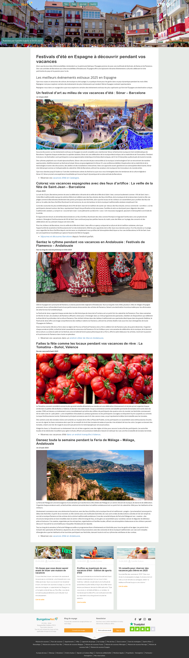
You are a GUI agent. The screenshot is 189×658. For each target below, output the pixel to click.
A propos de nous (41, 653)
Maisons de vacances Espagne (100, 647)
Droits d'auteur (70, 653)
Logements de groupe (88, 641)
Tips (66, 4)
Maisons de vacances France (94, 644)
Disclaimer (59, 653)
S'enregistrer (168, 5)
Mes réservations (99, 655)
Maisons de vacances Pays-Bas (52, 644)
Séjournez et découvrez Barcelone (56, 236)
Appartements (69, 641)
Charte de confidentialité (103, 653)
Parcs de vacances (57, 641)
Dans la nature (121, 641)
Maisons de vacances (42, 641)
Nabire (93, 4)
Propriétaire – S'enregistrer (134, 653)
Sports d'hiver (147, 641)
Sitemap (51, 653)
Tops (74, 4)
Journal (83, 4)
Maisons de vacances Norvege (137, 644)
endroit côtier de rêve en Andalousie (86, 338)
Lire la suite (40, 599)
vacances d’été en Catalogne (66, 177)
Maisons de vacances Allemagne (115, 644)
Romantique (36, 644)
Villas (77, 641)
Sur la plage (101, 641)
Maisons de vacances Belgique (73, 644)
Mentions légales (118, 653)
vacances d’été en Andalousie (66, 536)
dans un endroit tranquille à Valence (83, 434)
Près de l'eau (111, 641)
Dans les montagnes (134, 641)
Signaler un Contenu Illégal (85, 653)
